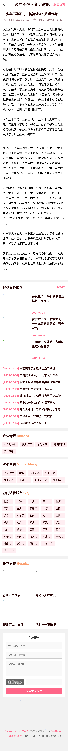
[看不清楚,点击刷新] (15, 682)
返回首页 (59, 4)
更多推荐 (59, 287)
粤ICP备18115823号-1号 (16, 731)
